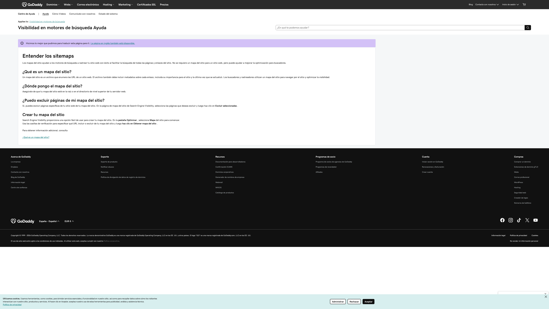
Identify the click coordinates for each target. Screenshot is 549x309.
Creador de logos (521, 198)
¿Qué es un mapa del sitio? (35, 137)
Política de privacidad (518, 235)
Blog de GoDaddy (18, 177)
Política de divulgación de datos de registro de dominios (123, 177)
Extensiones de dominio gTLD (526, 167)
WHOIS (218, 187)
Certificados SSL (146, 4)
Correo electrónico (88, 4)
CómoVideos (59, 14)
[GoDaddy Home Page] (23, 221)
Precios (164, 4)
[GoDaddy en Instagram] (510, 222)
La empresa (15, 162)
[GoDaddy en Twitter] (527, 222)
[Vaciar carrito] (524, 5)
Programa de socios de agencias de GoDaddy (334, 162)
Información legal (18, 182)
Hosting (517, 187)
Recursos (104, 172)
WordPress (518, 182)
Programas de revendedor (326, 167)
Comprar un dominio (522, 162)
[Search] (528, 27)
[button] (545, 294)
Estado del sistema (108, 14)
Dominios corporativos (224, 172)
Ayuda (45, 14)
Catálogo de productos (224, 193)
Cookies (535, 235)
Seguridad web (520, 193)
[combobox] (400, 27)
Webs (516, 172)
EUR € (68, 221)
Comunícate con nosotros (82, 14)
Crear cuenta (427, 172)
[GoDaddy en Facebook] (502, 222)
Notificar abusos (107, 167)
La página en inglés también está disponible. (113, 43)
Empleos (14, 167)
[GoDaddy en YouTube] (535, 222)
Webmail (219, 182)
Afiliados (319, 172)
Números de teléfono (522, 203)
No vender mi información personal (524, 241)
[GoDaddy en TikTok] (519, 222)
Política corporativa (111, 241)
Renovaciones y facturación (433, 167)
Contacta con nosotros (20, 172)
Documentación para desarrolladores (230, 162)
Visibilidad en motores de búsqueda (47, 21)
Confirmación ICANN (223, 167)
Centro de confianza (19, 187)
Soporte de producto (109, 162)
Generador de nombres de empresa (229, 177)
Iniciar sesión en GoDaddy (432, 162)
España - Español (48, 221)
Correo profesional (521, 177)
